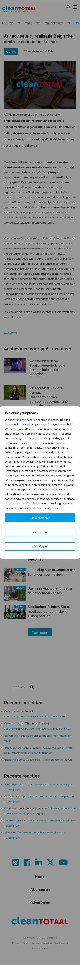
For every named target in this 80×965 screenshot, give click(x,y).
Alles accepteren (40, 517)
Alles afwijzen (40, 546)
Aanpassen (40, 532)
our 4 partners (23, 419)
